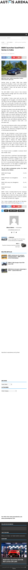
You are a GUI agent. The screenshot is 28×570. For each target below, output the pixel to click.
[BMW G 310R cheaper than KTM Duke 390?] (4, 264)
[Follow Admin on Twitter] (16, 232)
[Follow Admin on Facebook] (13, 232)
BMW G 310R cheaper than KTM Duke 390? (16, 263)
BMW (6, 210)
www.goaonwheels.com (16, 516)
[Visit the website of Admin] (11, 232)
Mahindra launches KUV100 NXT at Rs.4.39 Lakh (13, 560)
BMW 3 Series (13, 210)
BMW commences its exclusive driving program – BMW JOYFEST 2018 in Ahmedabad (16, 257)
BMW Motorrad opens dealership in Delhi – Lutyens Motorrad (17, 269)
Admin (13, 53)
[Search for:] (14, 37)
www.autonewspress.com (8, 518)
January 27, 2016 (6, 53)
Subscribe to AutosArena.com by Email (10, 352)
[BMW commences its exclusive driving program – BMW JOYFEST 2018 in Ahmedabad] (4, 257)
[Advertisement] (14, 18)
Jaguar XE (21, 203)
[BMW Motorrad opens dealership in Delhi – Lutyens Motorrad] (4, 271)
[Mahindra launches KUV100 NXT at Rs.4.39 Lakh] (14, 550)
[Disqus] (14, 294)
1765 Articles (19, 227)
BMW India (21, 210)
